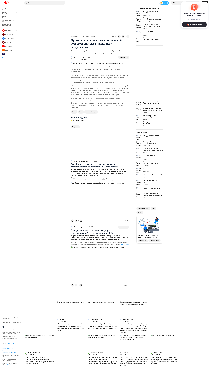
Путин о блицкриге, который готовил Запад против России (152, 109)
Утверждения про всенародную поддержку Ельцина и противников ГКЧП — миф (152, 164)
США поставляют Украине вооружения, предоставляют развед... (152, 26)
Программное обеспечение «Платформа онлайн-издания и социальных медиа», (9, 352)
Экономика (8, 54)
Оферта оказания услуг (7, 348)
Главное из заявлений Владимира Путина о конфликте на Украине (150, 117)
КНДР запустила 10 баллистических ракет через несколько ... (152, 33)
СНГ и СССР (9, 46)
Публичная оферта (6, 346)
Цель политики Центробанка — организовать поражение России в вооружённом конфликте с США (153, 104)
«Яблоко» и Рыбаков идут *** (152, 175)
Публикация (178, 3)
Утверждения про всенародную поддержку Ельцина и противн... (151, 39)
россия (74, 112)
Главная (7, 9)
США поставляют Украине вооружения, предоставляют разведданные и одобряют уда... (152, 151)
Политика (8, 42)
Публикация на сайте (11, 13)
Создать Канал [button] (154, 241)
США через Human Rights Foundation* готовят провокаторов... (151, 13)
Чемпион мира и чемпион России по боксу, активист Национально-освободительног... (151, 189)
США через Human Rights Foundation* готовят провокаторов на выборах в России (152, 137)
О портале (8, 17)
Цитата (79, 120)
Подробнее (142, 241)
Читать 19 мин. (124, 244)
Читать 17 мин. (124, 180)
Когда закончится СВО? (150, 169)
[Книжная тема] (164, 3)
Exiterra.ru (9, 364)
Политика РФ (9, 34)
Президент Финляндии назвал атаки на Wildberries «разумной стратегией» (152, 143)
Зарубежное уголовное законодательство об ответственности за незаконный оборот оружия (94, 165)
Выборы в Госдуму (11, 30)
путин (81, 112)
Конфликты (8, 50)
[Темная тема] (167, 3)
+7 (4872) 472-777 (11, 343)
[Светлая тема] (161, 3)
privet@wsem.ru (9, 341)
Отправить (75, 127)
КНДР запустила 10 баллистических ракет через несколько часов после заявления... (152, 157)
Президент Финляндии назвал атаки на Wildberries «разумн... (152, 19)
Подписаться (124, 57)
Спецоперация (9, 38)
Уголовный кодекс (91, 112)
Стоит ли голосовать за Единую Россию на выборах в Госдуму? (152, 195)
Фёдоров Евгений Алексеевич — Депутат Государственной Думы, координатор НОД (92, 231)
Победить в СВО (10, 21)
